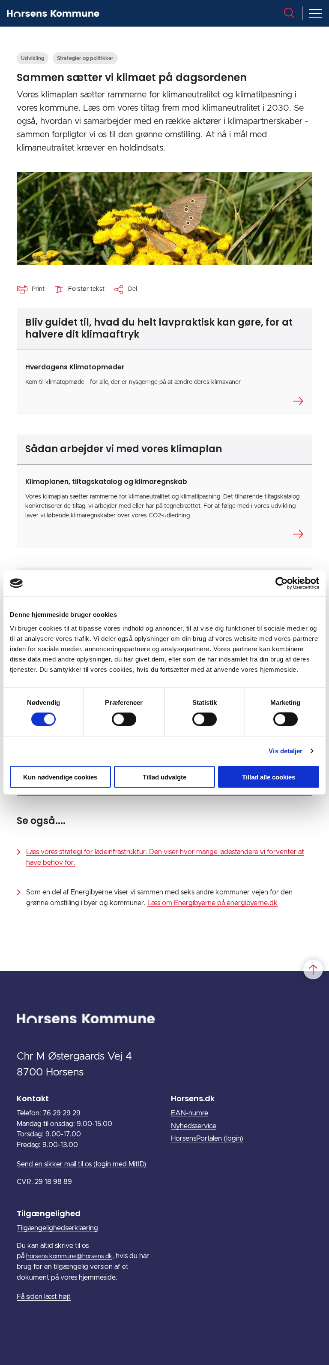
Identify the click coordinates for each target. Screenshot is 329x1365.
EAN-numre (189, 1113)
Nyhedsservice (193, 1126)
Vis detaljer (285, 751)
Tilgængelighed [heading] (49, 1213)
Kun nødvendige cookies (60, 776)
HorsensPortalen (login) (207, 1138)
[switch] (124, 719)
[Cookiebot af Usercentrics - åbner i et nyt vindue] (281, 583)
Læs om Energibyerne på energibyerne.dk (212, 903)
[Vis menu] (316, 13)
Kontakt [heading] (33, 1098)
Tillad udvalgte (164, 776)
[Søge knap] (289, 12)
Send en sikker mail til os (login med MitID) (82, 1164)
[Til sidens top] (313, 969)
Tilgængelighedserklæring (57, 1228)
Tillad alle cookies (268, 776)
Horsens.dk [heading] (193, 1098)
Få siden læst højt (44, 1296)
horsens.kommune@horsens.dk (69, 1256)
